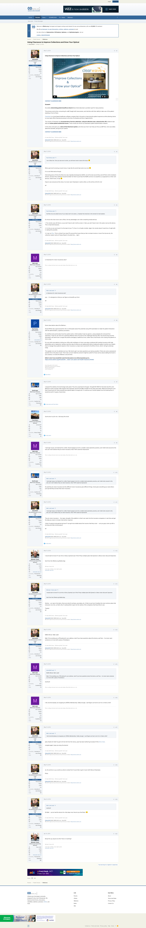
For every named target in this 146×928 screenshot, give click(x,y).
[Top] (115, 926)
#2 (116, 151)
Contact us (111, 903)
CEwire (45, 901)
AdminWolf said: (50, 670)
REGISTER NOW (46, 35)
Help (109, 926)
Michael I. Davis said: (51, 590)
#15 (116, 664)
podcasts (71, 29)
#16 (116, 697)
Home (112, 926)
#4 (116, 254)
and (51, 404)
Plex (53, 233)
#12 (116, 550)
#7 (116, 381)
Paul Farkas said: (50, 157)
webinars (66, 29)
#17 (116, 727)
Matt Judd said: (50, 290)
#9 (116, 442)
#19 (116, 799)
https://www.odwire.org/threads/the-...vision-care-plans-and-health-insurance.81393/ (69, 359)
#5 (116, 284)
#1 (116, 50)
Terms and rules (112, 898)
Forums (75, 896)
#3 (116, 205)
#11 (116, 502)
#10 (116, 472)
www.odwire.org (37, 339)
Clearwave (48, 116)
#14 (116, 629)
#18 (116, 765)
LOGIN (38, 35)
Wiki (75, 906)
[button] (33, 17)
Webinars (76, 900)
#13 (116, 584)
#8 (116, 411)
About (109, 896)
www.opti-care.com (37, 571)
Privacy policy (111, 900)
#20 (116, 833)
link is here (102, 742)
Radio (75, 903)
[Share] (114, 51)
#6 (116, 320)
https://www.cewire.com (76, 141)
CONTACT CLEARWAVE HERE (53, 132)
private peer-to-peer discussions (49, 29)
